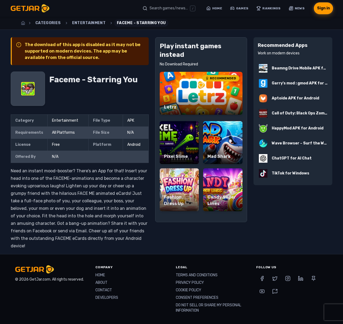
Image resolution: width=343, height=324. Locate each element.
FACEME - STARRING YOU (141, 23)
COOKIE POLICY (188, 290)
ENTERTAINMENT (89, 23)
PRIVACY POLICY (190, 282)
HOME (100, 275)
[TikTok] (275, 291)
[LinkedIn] (301, 278)
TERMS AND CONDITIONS (197, 275)
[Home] (23, 23)
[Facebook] (262, 278)
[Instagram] (288, 278)
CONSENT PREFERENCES (197, 297)
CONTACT (103, 290)
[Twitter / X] (275, 278)
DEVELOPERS (106, 297)
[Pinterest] (313, 278)
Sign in (323, 8)
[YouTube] (262, 291)
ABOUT (101, 282)
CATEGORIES (48, 23)
